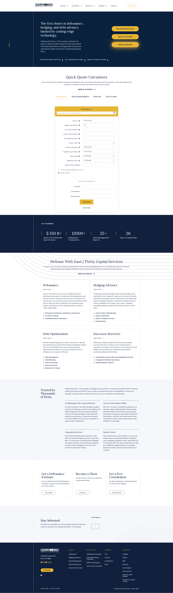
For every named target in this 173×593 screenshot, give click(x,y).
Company (101, 6)
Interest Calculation (72, 147)
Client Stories (127, 571)
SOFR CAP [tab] (97, 97)
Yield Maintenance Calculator (93, 558)
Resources (88, 6)
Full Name (77, 186)
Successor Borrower (75, 568)
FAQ (124, 561)
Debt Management (75, 561)
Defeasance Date (72, 160)
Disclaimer (81, 170)
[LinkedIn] (42, 562)
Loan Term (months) (71, 130)
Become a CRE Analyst (127, 575)
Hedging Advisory (75, 558)
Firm (106, 554)
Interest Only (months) (70, 134)
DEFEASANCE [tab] (61, 97)
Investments (109, 561)
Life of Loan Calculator (94, 566)
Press (106, 564)
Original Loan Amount (71, 125)
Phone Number (75, 196)
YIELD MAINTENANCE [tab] (80, 97)
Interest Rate (73, 143)
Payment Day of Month (70, 152)
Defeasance (73, 554)
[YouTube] (46, 562)
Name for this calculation (72, 165)
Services (63, 6)
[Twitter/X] (48, 562)
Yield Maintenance (75, 564)
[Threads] (50, 562)
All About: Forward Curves (129, 580)
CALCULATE (86, 202)
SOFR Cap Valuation (93, 563)
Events (125, 558)
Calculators (75, 6)
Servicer (75, 121)
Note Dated (74, 156)
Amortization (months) (71, 138)
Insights (125, 554)
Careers (107, 558)
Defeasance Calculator (94, 554)
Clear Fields (86, 208)
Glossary (125, 564)
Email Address (75, 191)
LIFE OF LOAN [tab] (111, 97)
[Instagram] (44, 562)
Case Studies (127, 568)
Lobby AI (114, 6)
